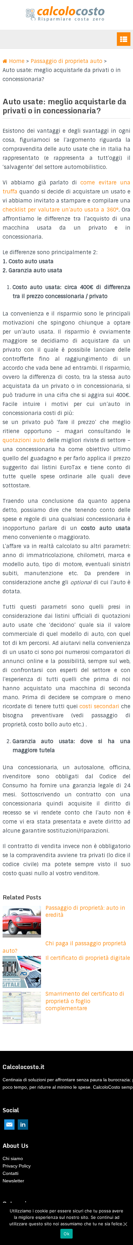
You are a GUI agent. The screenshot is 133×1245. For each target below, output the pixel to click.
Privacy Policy (17, 1165)
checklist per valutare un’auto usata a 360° (60, 209)
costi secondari (100, 706)
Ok (66, 1233)
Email (9, 1124)
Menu (123, 39)
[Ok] (125, 1224)
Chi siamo (13, 1158)
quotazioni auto (24, 440)
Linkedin (23, 1124)
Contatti (10, 1173)
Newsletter (13, 1180)
